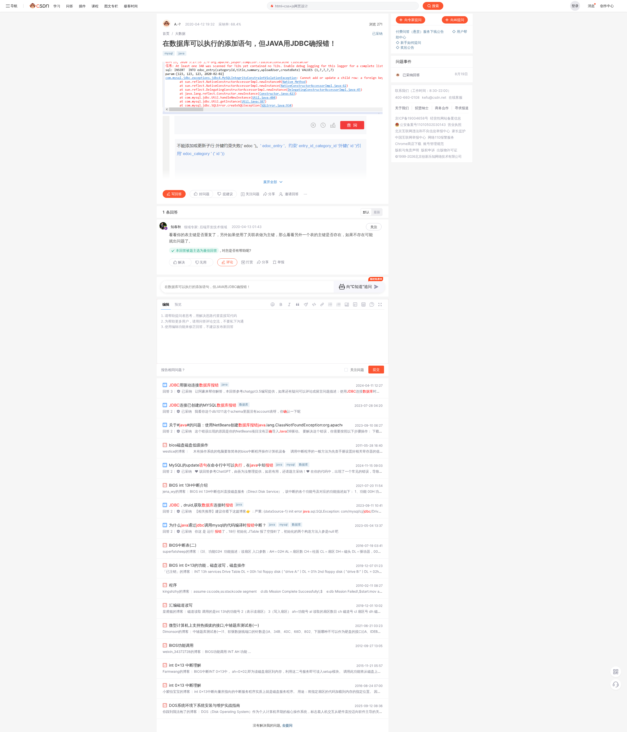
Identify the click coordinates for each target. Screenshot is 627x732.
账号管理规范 (433, 144)
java (181, 53)
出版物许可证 (447, 150)
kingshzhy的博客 (176, 591)
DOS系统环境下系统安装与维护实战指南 (204, 705)
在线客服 (455, 97)
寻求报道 (462, 108)
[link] (166, 33)
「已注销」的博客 (176, 571)
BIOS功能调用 (181, 645)
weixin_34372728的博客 (182, 651)
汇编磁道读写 (181, 605)
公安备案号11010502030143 (423, 125)
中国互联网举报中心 (410, 137)
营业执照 (454, 125)
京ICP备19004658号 (411, 118)
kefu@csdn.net (434, 97)
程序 (173, 585)
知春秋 (176, 227)
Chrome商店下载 (408, 144)
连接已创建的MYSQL (202, 405)
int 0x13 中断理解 (185, 665)
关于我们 (402, 108)
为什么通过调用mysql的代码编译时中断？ (217, 525)
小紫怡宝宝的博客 (176, 691)
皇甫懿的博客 (173, 611)
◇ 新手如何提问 (408, 42)
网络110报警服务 (441, 137)
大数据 (180, 33)
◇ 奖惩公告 (405, 47)
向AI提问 (457, 20)
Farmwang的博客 (176, 671)
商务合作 (442, 108)
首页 (166, 33)
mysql (169, 53)
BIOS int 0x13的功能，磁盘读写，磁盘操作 (207, 565)
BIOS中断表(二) (182, 545)
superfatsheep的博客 (179, 551)
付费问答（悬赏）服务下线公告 (420, 31)
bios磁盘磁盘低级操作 (188, 445)
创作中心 (607, 6)
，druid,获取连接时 (201, 505)
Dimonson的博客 (176, 631)
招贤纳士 (422, 108)
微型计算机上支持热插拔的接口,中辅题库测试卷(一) (214, 625)
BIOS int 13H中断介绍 (188, 485)
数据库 (243, 404)
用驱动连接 (194, 385)
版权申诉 (428, 150)
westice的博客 (174, 451)
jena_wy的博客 (174, 491)
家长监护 (459, 131)
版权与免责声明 (407, 150)
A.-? (177, 24)
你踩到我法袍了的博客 (180, 711)
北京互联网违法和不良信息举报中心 (422, 131)
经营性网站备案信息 (445, 118)
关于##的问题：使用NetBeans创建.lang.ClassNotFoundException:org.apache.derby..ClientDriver (278, 424)
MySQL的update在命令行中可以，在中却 (221, 465)
